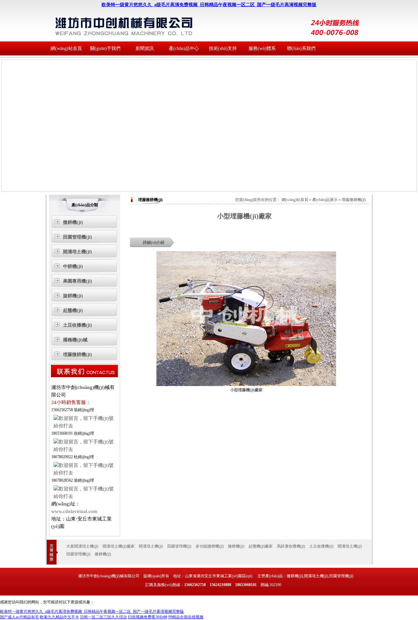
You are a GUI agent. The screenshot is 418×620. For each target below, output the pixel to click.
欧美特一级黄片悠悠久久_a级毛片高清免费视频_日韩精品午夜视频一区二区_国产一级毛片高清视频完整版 (209, 4)
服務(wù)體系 (262, 48)
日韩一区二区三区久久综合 (103, 617)
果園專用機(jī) (183, 117)
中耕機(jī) (184, 103)
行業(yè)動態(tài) (144, 62)
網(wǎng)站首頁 (66, 48)
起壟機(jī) (184, 144)
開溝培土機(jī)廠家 (119, 546)
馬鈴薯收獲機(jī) (291, 546)
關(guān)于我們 (105, 48)
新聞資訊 (145, 48)
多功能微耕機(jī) (210, 546)
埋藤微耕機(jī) (183, 185)
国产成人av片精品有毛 (19, 617)
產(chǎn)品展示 (325, 199)
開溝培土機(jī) (183, 89)
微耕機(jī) (184, 62)
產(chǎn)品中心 (184, 48)
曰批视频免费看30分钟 (147, 617)
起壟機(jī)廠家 (261, 546)
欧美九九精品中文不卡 (59, 617)
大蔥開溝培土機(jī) (82, 546)
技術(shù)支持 (144, 75)
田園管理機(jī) (183, 75)
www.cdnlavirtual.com (74, 511)
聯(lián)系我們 (301, 48)
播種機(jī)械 (184, 171)
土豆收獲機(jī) (183, 158)
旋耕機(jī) (184, 130)
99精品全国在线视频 (185, 617)
